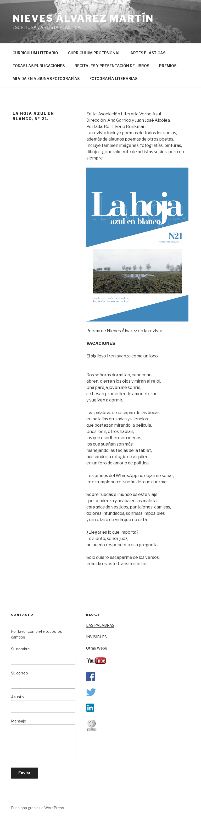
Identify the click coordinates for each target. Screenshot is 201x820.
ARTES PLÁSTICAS (147, 53)
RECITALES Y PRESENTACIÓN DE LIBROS (112, 65)
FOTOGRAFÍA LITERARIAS (113, 78)
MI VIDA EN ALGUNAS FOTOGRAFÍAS (46, 78)
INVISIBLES (96, 637)
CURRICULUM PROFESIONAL (94, 53)
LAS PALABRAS (100, 625)
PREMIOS (167, 65)
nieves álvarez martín (83, 18)
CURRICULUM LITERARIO (35, 53)
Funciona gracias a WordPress (37, 808)
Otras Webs (96, 648)
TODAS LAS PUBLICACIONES (39, 65)
